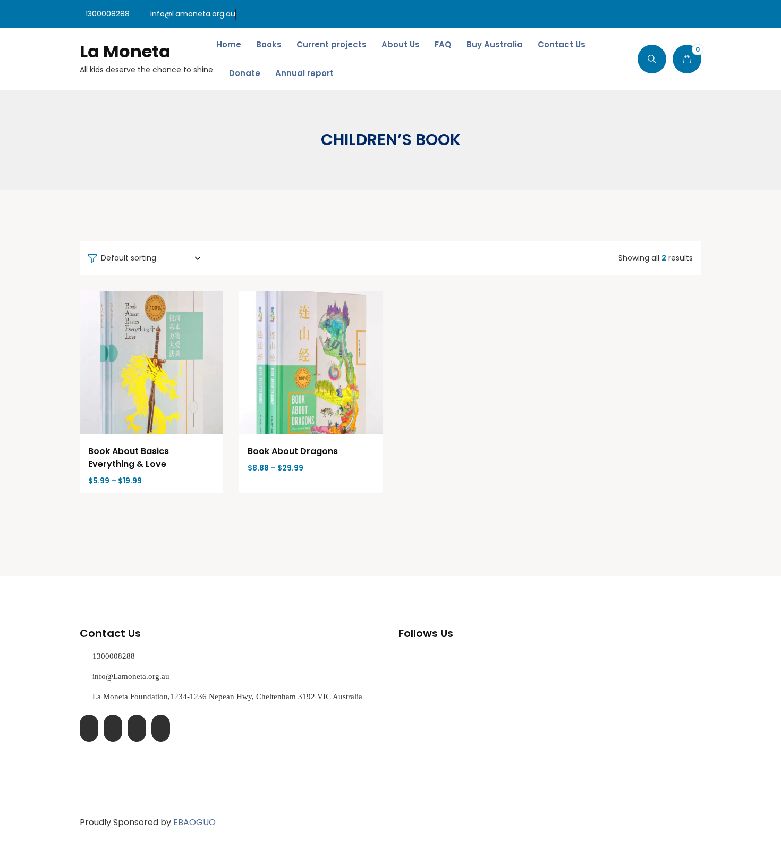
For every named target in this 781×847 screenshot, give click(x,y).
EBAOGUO (194, 822)
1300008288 (108, 14)
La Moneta (125, 51)
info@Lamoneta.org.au (192, 14)
